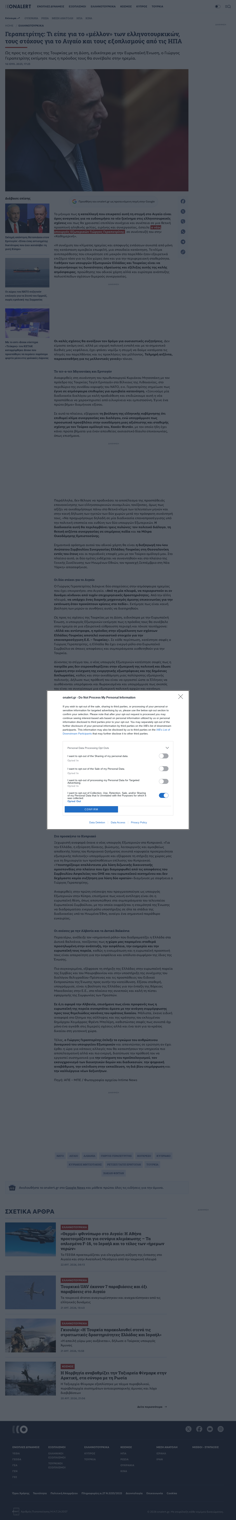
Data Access (118, 822)
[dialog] (118, 760)
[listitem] (118, 748)
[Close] (181, 697)
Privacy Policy (139, 822)
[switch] (164, 755)
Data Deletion (97, 822)
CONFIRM (91, 809)
